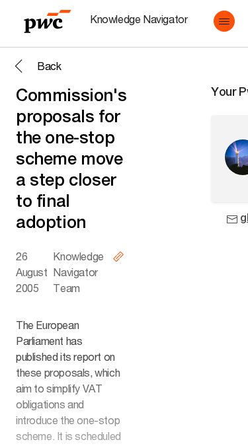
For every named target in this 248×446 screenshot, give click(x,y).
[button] (224, 21)
